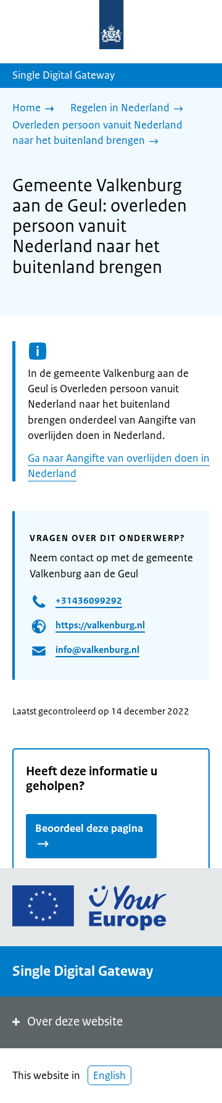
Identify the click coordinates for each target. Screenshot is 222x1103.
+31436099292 (89, 600)
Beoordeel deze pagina (89, 828)
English (109, 1075)
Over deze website (75, 1021)
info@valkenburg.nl (97, 649)
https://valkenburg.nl (100, 625)
